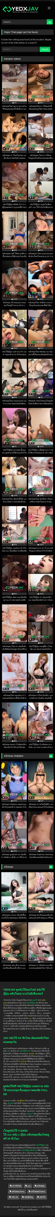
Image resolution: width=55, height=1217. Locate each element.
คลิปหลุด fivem (18, 1191)
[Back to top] (47, 1199)
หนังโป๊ (34, 1000)
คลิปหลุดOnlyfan (38, 1191)
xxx (29, 1186)
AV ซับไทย (16, 1186)
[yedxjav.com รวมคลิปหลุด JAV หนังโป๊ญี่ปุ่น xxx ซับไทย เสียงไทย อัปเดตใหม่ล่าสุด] (22, 10)
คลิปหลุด (40, 1186)
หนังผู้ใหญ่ (29, 1197)
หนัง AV (15, 1197)
